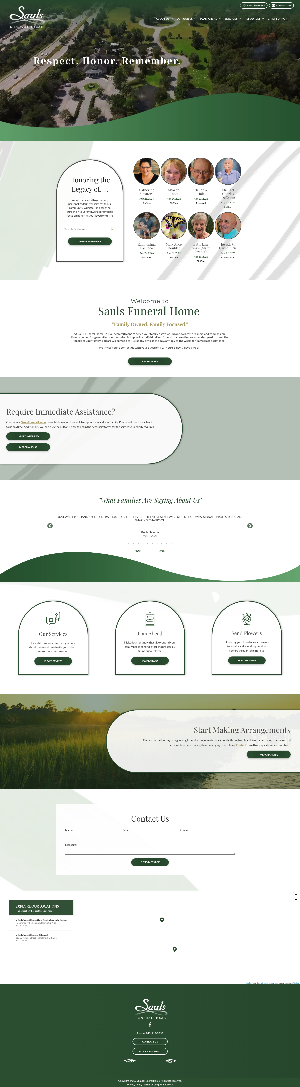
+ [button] (296, 895)
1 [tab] (128, 543)
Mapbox (296, 983)
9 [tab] (166, 543)
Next (250, 526)
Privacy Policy (134, 1084)
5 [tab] (147, 543)
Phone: (184, 830)
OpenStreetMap (268, 983)
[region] (150, 937)
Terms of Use (151, 1084)
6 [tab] (152, 543)
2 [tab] (133, 543)
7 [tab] (157, 543)
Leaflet (249, 983)
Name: (69, 830)
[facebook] (150, 1025)
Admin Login (166, 1084)
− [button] (296, 899)
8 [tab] (161, 543)
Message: (71, 844)
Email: (126, 830)
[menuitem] (164, 18)
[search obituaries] (113, 229)
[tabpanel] (150, 522)
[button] (41, 922)
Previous (50, 526)
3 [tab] (138, 543)
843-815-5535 (154, 1033)
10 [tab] (171, 543)
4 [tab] (143, 543)
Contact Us (243, 745)
